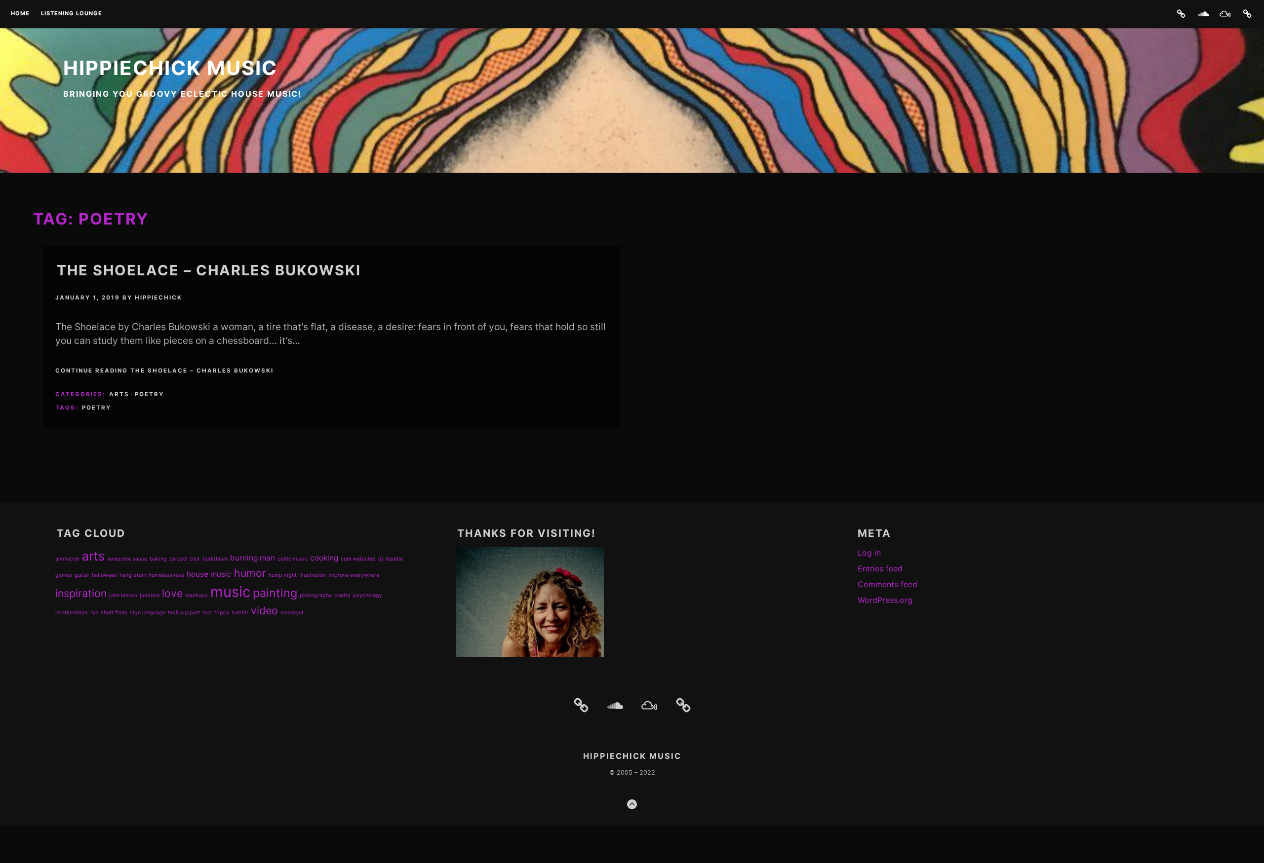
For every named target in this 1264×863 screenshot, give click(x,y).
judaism (149, 595)
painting (275, 593)
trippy (222, 612)
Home (20, 14)
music (230, 591)
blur (195, 559)
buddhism (215, 559)
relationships (71, 612)
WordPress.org (885, 600)
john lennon (123, 595)
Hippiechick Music (170, 68)
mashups (196, 595)
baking (158, 559)
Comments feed (887, 584)
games (63, 575)
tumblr (240, 612)
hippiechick (158, 297)
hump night (283, 575)
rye (94, 612)
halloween (104, 575)
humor (250, 572)
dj (380, 559)
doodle (394, 559)
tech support (184, 612)
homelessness (166, 575)
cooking (324, 558)
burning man (252, 558)
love (172, 593)
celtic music (292, 559)
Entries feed (880, 568)
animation (67, 559)
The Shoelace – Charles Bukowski (209, 270)
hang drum (132, 575)
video (264, 610)
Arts (119, 394)
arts (93, 555)
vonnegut (292, 612)
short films (114, 612)
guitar (82, 575)
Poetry (149, 394)
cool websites (358, 559)
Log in (869, 553)
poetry (96, 407)
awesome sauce (127, 559)
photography (316, 595)
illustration (312, 575)
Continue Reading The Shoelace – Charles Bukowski (164, 370)
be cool (178, 559)
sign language (147, 612)
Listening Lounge (71, 14)
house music (209, 574)
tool (207, 612)
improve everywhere (353, 575)
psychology (367, 595)
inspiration (81, 593)
